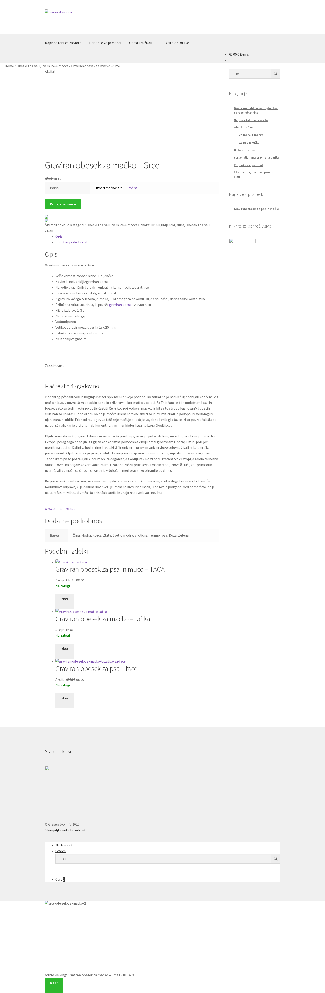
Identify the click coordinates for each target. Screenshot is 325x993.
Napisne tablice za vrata (63, 42)
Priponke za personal (105, 42)
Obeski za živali (140, 42)
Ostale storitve (177, 42)
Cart (60, 879)
